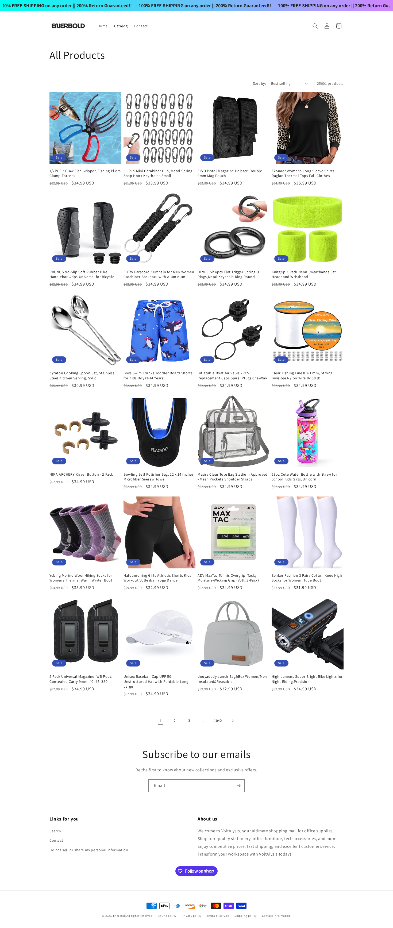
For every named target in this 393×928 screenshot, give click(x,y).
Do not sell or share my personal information (88, 850)
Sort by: (259, 83)
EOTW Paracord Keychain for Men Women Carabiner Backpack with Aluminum (159, 274)
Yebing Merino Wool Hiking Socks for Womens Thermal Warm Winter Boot (81, 578)
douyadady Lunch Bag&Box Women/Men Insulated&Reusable (232, 679)
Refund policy (166, 915)
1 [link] (160, 720)
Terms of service (218, 915)
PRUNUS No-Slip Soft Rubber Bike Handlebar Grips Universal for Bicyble (81, 274)
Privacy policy (192, 915)
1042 (218, 720)
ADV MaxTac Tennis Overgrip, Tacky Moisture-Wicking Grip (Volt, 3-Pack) (228, 578)
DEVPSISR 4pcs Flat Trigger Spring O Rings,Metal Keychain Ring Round (228, 274)
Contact (56, 840)
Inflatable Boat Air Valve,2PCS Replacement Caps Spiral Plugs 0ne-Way (232, 375)
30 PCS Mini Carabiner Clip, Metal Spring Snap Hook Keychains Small (158, 173)
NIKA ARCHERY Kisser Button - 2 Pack (81, 474)
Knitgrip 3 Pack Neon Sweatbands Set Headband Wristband (304, 274)
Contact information (276, 915)
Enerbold (119, 916)
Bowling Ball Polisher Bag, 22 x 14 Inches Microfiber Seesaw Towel (159, 477)
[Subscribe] (238, 785)
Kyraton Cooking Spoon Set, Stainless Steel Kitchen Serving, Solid (82, 375)
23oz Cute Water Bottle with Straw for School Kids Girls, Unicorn (304, 477)
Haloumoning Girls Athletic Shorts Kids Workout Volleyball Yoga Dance (157, 578)
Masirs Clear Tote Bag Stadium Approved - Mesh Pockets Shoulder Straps (233, 477)
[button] (315, 26)
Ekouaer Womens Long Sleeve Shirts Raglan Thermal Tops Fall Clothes (303, 173)
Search (55, 831)
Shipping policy (245, 915)
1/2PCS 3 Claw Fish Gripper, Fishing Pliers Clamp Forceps (85, 173)
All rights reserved (139, 916)
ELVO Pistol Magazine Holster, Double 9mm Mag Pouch (230, 173)
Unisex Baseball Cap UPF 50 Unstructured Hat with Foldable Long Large (156, 681)
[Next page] (232, 721)
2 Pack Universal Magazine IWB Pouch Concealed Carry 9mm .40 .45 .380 (81, 679)
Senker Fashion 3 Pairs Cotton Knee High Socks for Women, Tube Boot (307, 578)
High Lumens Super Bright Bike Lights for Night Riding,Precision (307, 679)
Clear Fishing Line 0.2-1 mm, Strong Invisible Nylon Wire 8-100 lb (302, 375)
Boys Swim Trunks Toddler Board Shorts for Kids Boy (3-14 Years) (158, 375)
